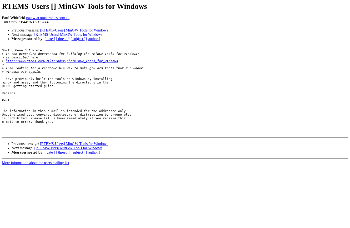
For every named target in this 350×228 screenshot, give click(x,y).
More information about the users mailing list (35, 163)
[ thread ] (63, 39)
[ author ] (93, 39)
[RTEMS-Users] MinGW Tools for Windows (74, 30)
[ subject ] (77, 39)
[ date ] (50, 39)
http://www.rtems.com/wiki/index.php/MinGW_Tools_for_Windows (62, 61)
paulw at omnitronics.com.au (48, 18)
